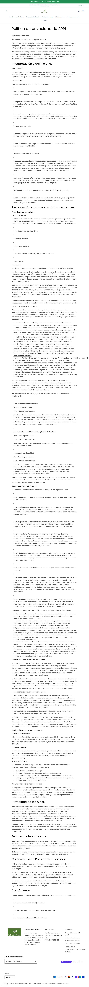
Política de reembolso (35, 983)
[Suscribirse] (35, 961)
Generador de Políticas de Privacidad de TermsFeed (35, 59)
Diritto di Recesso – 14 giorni (72, 934)
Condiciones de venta (72, 944)
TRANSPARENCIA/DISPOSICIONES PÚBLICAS (75, 951)
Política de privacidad (49, 983)
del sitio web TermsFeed (38, 390)
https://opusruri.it (62, 190)
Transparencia (70, 947)
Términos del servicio (63, 983)
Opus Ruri (11, 983)
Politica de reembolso (72, 941)
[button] (6, 11)
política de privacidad (72, 938)
